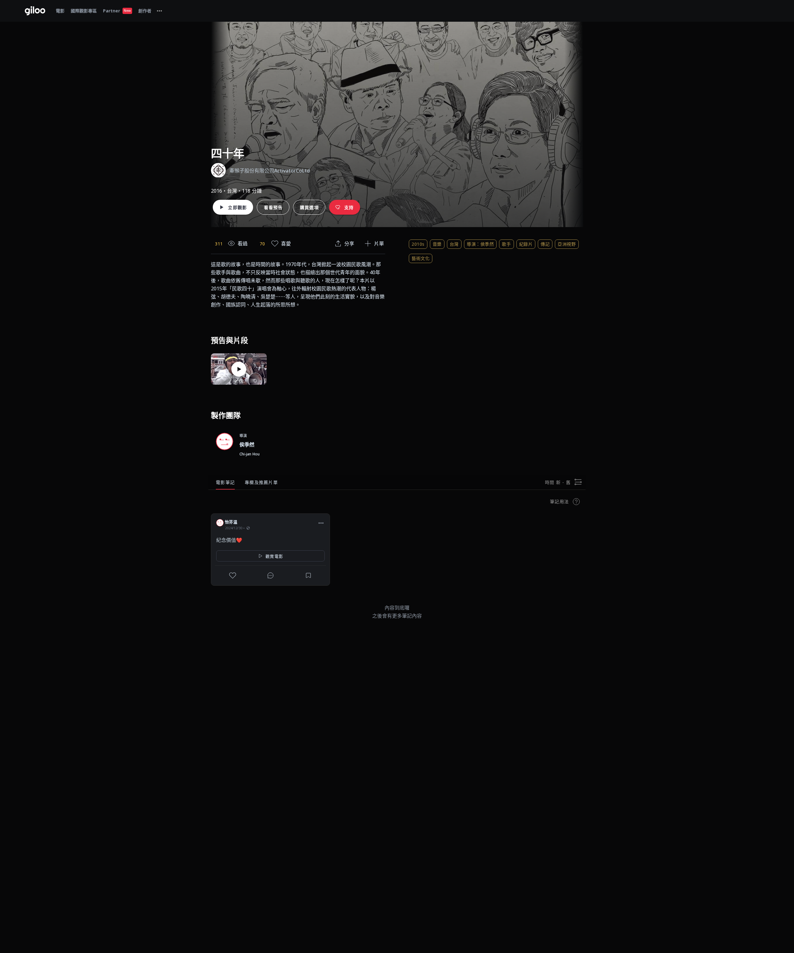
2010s (418, 244)
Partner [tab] (117, 11)
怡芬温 (231, 522)
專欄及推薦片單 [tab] (261, 482)
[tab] (159, 11)
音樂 (437, 244)
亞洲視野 (567, 244)
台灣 (454, 244)
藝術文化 (421, 258)
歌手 (506, 244)
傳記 (545, 244)
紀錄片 (526, 244)
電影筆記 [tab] (225, 482)
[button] (321, 523)
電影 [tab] (60, 11)
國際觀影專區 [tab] (84, 11)
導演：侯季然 (480, 244)
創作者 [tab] (144, 11)
